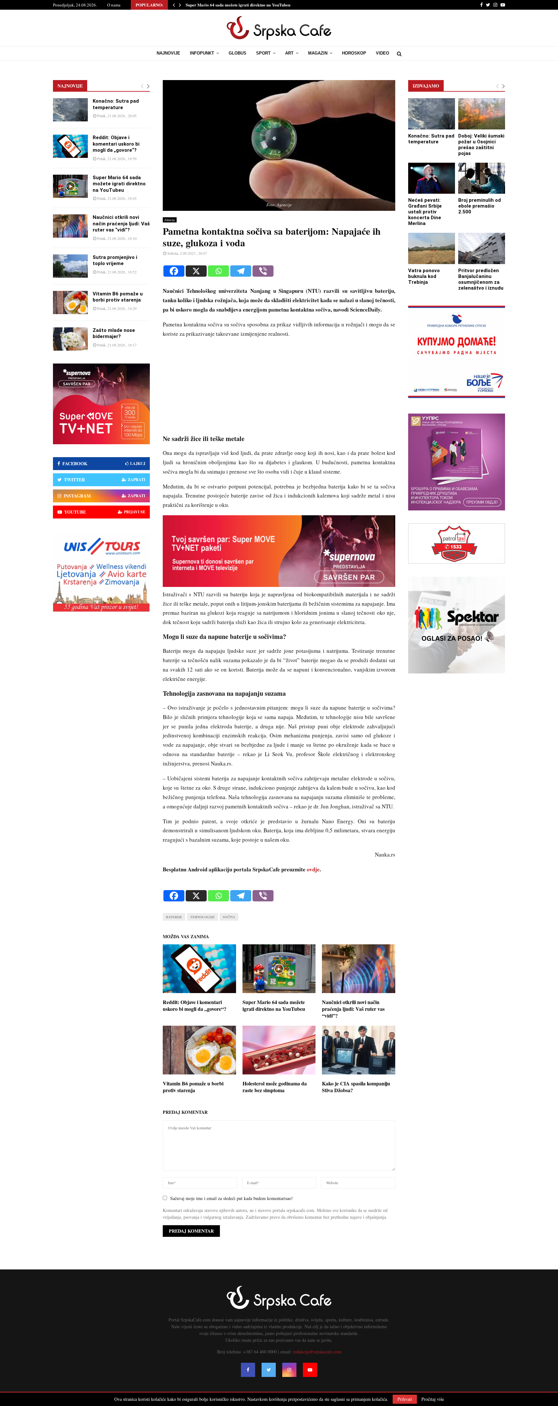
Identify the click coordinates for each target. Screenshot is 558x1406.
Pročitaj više (432, 1399)
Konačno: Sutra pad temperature (116, 104)
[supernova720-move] (279, 585)
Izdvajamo (426, 85)
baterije (174, 917)
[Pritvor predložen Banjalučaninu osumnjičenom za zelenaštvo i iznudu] (481, 248)
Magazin (317, 53)
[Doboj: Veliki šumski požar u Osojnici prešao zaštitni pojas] (481, 113)
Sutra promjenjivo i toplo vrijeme (115, 260)
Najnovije (168, 53)
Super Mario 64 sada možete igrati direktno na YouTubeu (238, 5)
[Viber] (263, 271)
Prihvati (405, 1399)
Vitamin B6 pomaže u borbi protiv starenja (193, 1087)
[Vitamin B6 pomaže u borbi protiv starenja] (70, 302)
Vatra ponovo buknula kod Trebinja (424, 276)
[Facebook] (173, 271)
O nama (113, 5)
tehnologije (202, 917)
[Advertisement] (279, 389)
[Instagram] (289, 1370)
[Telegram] (240, 271)
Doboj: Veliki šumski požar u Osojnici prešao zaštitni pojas (481, 144)
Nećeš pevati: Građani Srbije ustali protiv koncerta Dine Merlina (425, 211)
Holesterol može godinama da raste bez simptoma (275, 1087)
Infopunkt (202, 53)
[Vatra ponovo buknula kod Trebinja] (431, 248)
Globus (237, 53)
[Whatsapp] (218, 271)
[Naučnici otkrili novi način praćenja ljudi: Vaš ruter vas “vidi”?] (70, 226)
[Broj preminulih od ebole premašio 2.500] (481, 178)
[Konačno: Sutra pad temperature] (70, 109)
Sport (263, 53)
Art (289, 53)
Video (382, 53)
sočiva (229, 917)
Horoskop (354, 53)
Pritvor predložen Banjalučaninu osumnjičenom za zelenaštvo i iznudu (480, 279)
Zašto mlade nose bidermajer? (114, 333)
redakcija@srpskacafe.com (317, 1352)
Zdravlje (169, 220)
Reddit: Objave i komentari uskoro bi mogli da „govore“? (194, 1005)
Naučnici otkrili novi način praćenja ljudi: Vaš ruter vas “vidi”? (353, 1008)
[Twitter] (269, 1370)
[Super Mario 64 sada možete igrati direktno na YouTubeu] (70, 186)
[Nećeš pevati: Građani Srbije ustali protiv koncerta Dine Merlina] (431, 178)
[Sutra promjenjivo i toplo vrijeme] (70, 266)
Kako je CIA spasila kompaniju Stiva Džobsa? (356, 1087)
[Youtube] (310, 1370)
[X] (196, 271)
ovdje (313, 869)
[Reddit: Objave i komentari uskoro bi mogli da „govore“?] (70, 146)
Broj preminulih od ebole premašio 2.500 (479, 206)
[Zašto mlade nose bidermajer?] (70, 339)
